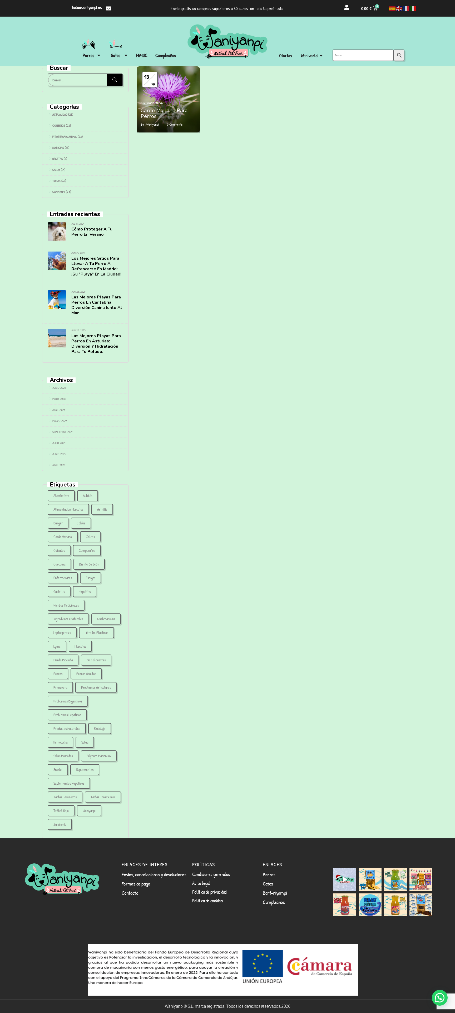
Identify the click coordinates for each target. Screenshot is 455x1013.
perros (57, 673)
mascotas (80, 646)
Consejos (58, 125)
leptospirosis (62, 632)
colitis (90, 536)
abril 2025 (58, 409)
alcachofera (61, 495)
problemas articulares (96, 687)
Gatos (268, 883)
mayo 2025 (59, 398)
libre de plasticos (96, 632)
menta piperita (63, 659)
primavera (60, 687)
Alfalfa (87, 495)
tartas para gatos (65, 796)
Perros (269, 874)
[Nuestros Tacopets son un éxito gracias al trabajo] (370, 879)
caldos (81, 522)
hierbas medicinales (66, 605)
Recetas (57, 158)
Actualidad (59, 114)
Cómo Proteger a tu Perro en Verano (91, 231)
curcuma (59, 564)
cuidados (59, 550)
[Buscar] (114, 80)
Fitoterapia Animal (64, 136)
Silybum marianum (99, 755)
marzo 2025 (59, 421)
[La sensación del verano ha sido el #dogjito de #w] (395, 879)
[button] (440, 998)
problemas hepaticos (67, 714)
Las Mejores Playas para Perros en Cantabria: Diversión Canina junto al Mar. (96, 305)
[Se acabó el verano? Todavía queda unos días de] (370, 904)
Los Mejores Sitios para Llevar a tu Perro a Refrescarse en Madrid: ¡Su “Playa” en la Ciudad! (96, 266)
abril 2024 (58, 465)
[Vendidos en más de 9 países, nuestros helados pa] (420, 879)
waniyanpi (89, 810)
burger (58, 522)
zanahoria (59, 824)
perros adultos (86, 673)
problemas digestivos (67, 701)
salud (84, 742)
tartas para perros (103, 796)
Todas (56, 181)
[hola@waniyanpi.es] (108, 8)
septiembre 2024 (62, 432)
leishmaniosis (106, 618)
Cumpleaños (87, 550)
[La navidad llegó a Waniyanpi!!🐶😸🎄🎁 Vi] (344, 879)
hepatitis (85, 591)
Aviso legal (201, 883)
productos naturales (66, 728)
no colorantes (96, 659)
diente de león (89, 564)
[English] (399, 8)
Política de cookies (207, 900)
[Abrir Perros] (98, 55)
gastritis (59, 591)
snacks (57, 769)
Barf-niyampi (275, 892)
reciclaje (99, 728)
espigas (90, 577)
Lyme (57, 646)
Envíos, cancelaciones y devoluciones (154, 874)
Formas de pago (136, 883)
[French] (406, 8)
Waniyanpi (58, 192)
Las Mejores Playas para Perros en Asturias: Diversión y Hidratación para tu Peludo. (96, 344)
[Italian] (413, 8)
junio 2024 (59, 454)
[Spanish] (392, 8)
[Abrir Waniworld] (321, 55)
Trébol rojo (61, 810)
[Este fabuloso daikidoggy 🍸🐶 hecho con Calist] (344, 904)
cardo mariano (62, 536)
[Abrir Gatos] (125, 55)
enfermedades (62, 577)
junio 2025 (59, 387)
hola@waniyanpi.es (87, 7)
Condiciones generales (211, 874)
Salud (56, 170)
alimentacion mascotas (68, 509)
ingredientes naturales (68, 618)
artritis (102, 509)
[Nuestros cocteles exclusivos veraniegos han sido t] (395, 904)
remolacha (60, 742)
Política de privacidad (209, 891)
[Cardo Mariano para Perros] (168, 69)
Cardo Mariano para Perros (164, 113)
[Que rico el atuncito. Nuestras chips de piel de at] (420, 904)
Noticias (58, 147)
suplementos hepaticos (68, 783)
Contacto (130, 892)
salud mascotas (63, 755)
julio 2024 (59, 443)
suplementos (84, 769)
